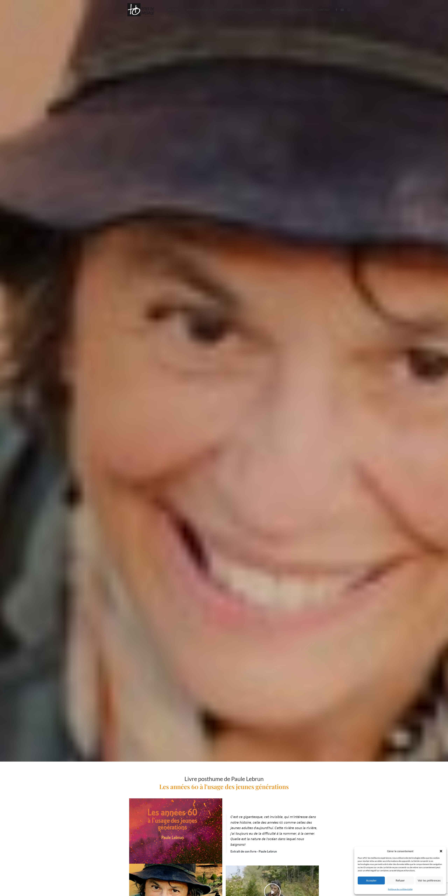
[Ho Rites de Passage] (140, 9)
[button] (441, 851)
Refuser (400, 880)
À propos (171, 9)
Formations (233, 9)
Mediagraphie (280, 9)
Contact (323, 9)
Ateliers (256, 9)
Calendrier (304, 9)
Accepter (371, 880)
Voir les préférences (429, 880)
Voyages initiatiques (201, 9)
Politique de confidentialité (400, 889)
